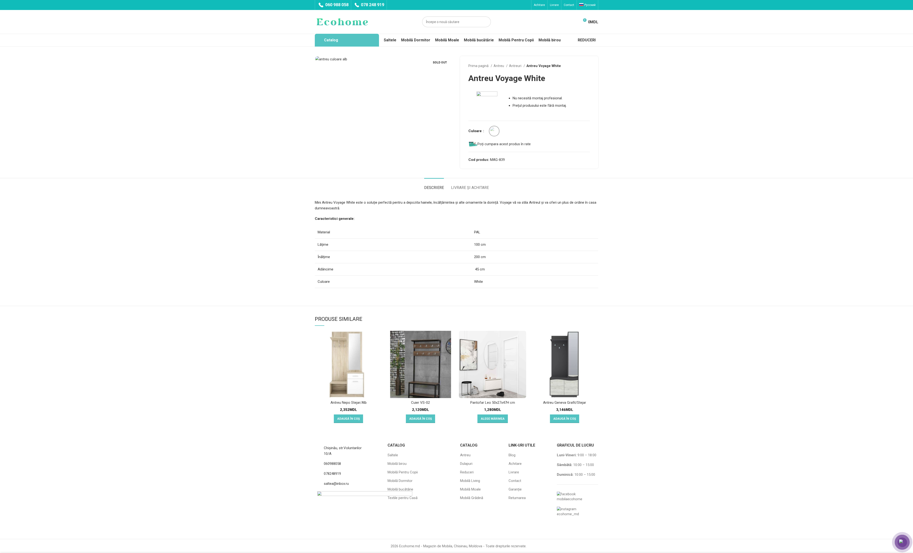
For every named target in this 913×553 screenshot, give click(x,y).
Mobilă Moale (470, 489)
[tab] (434, 185)
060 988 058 (336, 4)
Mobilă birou (397, 464)
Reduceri (467, 472)
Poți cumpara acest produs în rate (504, 144)
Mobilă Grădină (471, 498)
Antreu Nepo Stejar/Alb (348, 402)
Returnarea (517, 498)
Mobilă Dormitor (400, 481)
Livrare (514, 472)
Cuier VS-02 (420, 402)
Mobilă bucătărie (400, 489)
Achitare (515, 464)
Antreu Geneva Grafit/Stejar (564, 402)
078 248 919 (372, 4)
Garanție (515, 489)
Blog (512, 455)
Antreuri (515, 66)
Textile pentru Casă (403, 498)
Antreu (499, 66)
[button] (348, 418)
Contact (515, 481)
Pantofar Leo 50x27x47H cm (492, 402)
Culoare (475, 131)
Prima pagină (479, 66)
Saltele (393, 455)
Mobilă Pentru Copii (403, 472)
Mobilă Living (470, 481)
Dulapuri (466, 464)
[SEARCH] (485, 21)
